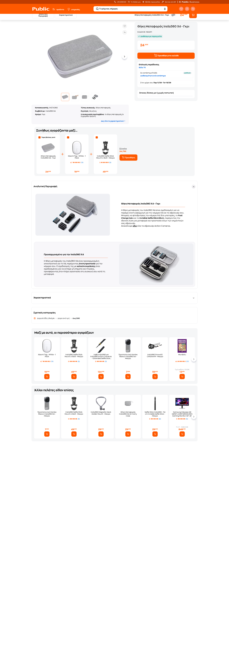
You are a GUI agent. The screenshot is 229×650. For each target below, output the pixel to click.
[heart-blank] (181, 9)
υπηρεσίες (75, 9)
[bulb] (68, 9)
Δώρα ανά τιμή (63, 318)
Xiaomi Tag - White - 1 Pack (47, 355)
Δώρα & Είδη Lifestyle (46, 318)
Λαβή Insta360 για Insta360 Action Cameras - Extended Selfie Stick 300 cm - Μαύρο (101, 356)
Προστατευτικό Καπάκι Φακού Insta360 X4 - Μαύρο (128, 356)
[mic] (164, 8)
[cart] (193, 9)
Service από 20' (170, 2)
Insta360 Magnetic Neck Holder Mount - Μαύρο (101, 413)
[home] (40, 9)
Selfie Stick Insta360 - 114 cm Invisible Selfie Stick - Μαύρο (155, 414)
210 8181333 (121, 2)
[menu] (53, 9)
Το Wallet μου (136, 2)
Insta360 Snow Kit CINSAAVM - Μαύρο (155, 355)
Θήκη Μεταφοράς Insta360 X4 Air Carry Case (128, 414)
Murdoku (182, 354)
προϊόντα (60, 9)
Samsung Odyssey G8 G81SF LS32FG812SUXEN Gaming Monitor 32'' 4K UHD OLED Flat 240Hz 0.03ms (182, 414)
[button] (190, 2)
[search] (97, 9)
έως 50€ (76, 318)
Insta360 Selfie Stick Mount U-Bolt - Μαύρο (74, 355)
